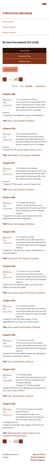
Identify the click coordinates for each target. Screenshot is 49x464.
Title (22, 86)
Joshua (21, 292)
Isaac (10, 396)
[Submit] (44, 4)
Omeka (5, 457)
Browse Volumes (9, 27)
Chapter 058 (9, 335)
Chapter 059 (9, 300)
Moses (10, 120)
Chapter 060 (9, 266)
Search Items (24, 61)
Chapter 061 (9, 231)
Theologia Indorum (17, 13)
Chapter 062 (9, 197)
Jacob (15, 258)
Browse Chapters (9, 32)
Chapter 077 (9, 163)
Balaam (16, 155)
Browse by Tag (24, 56)
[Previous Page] (5, 79)
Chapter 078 (9, 128)
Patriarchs (30, 120)
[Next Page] (21, 79)
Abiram (10, 433)
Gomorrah (32, 433)
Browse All (24, 51)
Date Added (40, 86)
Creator (28, 86)
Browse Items (8, 22)
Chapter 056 (9, 403)
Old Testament (20, 120)
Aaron (10, 155)
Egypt (10, 258)
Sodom (23, 435)
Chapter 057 (9, 369)
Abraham (17, 433)
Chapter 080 (9, 94)
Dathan (24, 433)
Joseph (16, 327)
